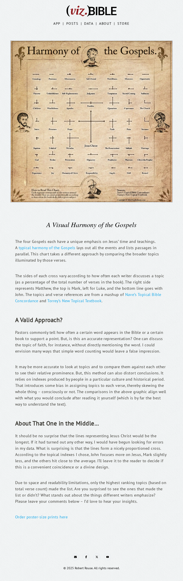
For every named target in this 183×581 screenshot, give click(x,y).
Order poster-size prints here (41, 516)
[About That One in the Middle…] (13, 421)
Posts (72, 23)
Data (88, 23)
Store (123, 23)
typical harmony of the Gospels (47, 247)
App (56, 23)
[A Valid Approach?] (13, 318)
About (105, 23)
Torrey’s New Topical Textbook (74, 300)
